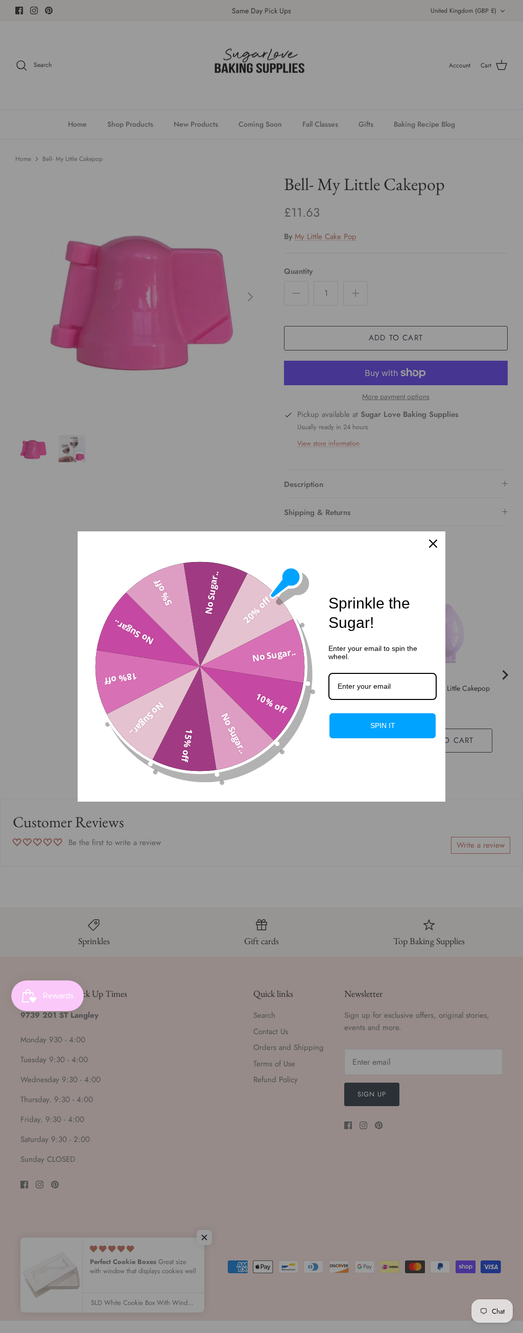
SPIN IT (382, 725)
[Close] (433, 543)
